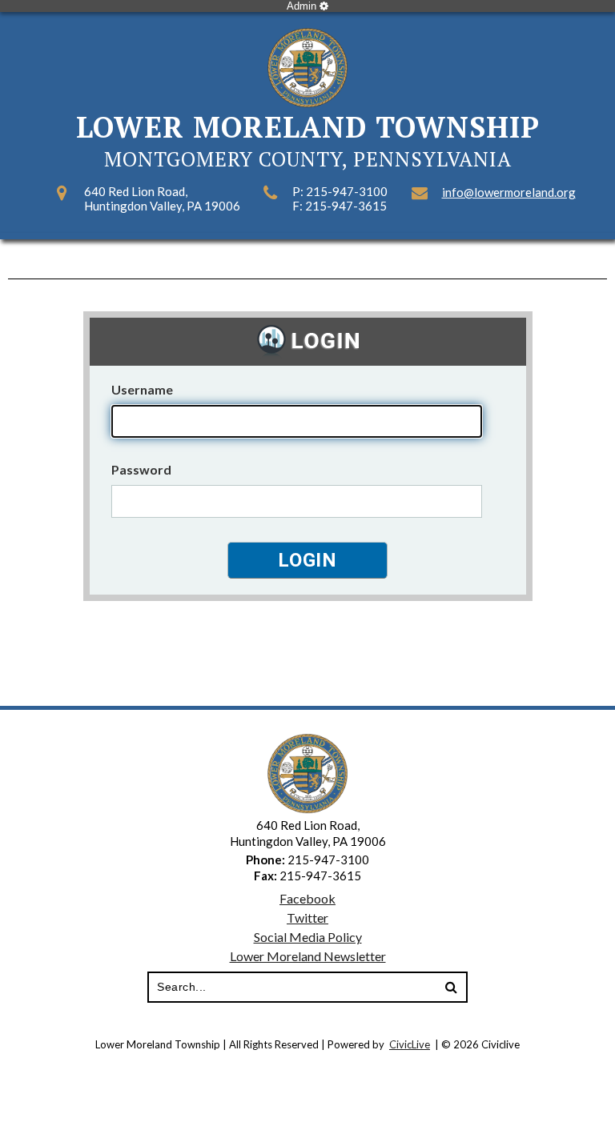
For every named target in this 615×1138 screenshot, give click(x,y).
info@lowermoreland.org (509, 192)
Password (141, 469)
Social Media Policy (308, 936)
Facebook (307, 898)
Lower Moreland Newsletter (308, 956)
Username (142, 389)
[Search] (451, 988)
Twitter (307, 917)
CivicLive (409, 1044)
